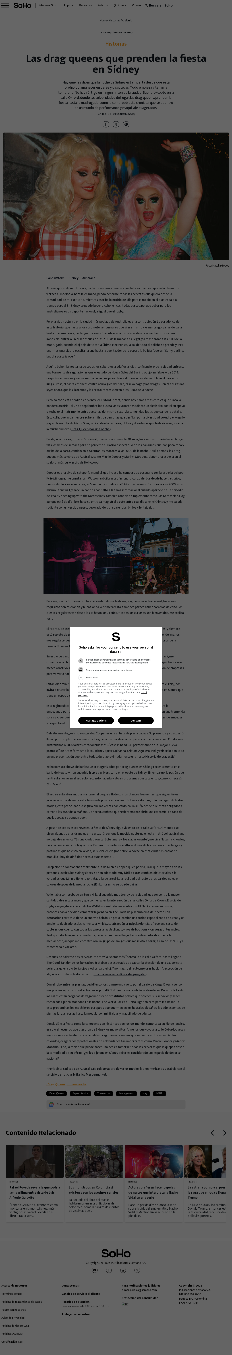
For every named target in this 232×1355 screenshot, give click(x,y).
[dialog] (116, 677)
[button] (116, 677)
